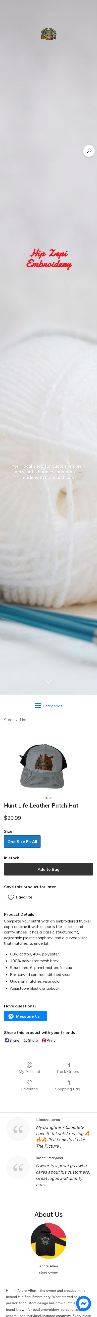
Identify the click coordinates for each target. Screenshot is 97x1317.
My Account (29, 1071)
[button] (22, 897)
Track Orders (67, 1071)
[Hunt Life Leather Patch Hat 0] (48, 761)
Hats (24, 719)
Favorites (29, 1088)
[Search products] (89, 151)
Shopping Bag (67, 1088)
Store (9, 719)
